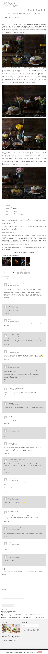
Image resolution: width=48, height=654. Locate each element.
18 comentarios (20, 20)
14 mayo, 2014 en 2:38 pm (13, 285)
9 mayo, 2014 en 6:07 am (13, 389)
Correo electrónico (6, 595)
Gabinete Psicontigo (12, 511)
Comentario (4, 574)
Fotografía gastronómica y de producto (24, 5)
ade (9, 542)
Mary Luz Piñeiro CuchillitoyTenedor (16, 388)
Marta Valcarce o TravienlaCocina (15, 283)
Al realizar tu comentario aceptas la (14, 602)
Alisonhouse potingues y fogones (15, 459)
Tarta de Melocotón (14, 76)
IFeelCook (10, 351)
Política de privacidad (22, 602)
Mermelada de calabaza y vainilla (16, 267)
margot (9, 416)
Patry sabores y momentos (14, 528)
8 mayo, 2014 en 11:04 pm (13, 404)
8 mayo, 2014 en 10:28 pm (13, 418)
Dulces (8, 276)
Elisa (9, 319)
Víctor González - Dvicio (13, 334)
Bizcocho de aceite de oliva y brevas (6, 267)
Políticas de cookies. (32, 652)
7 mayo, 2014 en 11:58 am (13, 513)
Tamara (9, 498)
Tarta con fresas (30, 76)
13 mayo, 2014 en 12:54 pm (14, 307)
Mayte (9, 403)
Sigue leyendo (5, 642)
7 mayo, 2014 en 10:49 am (13, 544)
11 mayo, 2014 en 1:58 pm (13, 352)
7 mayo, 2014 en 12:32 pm (13, 499)
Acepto (40, 652)
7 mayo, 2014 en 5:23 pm (13, 444)
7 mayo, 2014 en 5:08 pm (13, 461)
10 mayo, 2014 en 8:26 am (13, 367)
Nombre (4, 589)
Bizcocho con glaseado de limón (23, 78)
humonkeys (10, 306)
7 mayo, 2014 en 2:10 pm (13, 480)
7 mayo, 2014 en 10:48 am (13, 557)
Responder (6, 300)
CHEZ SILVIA (10, 443)
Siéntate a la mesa (12, 365)
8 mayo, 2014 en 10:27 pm (13, 431)
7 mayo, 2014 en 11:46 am (13, 529)
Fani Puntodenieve (12, 478)
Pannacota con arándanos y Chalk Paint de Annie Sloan (25, 268)
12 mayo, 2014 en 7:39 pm (13, 321)
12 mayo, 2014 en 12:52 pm (14, 336)
